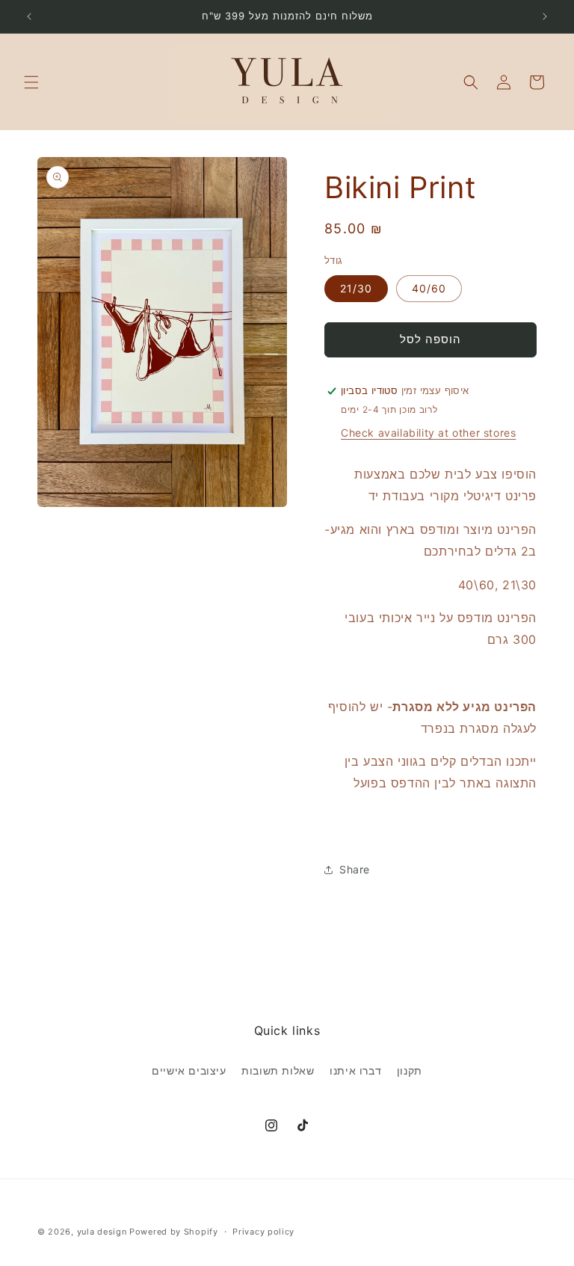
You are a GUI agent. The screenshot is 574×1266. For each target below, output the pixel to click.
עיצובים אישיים (189, 1070)
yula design (102, 1231)
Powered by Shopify (173, 1231)
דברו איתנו (355, 1070)
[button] (31, 82)
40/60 (429, 288)
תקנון (409, 1070)
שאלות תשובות (277, 1070)
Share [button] (354, 869)
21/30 (356, 288)
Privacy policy (263, 1231)
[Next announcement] (544, 16)
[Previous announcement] (29, 16)
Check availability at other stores (428, 432)
